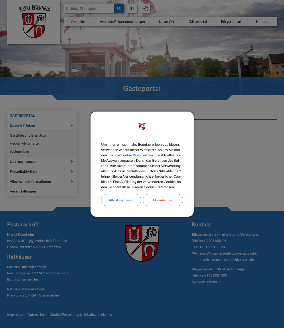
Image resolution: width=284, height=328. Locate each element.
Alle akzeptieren (121, 200)
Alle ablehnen (162, 200)
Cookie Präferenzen (137, 155)
